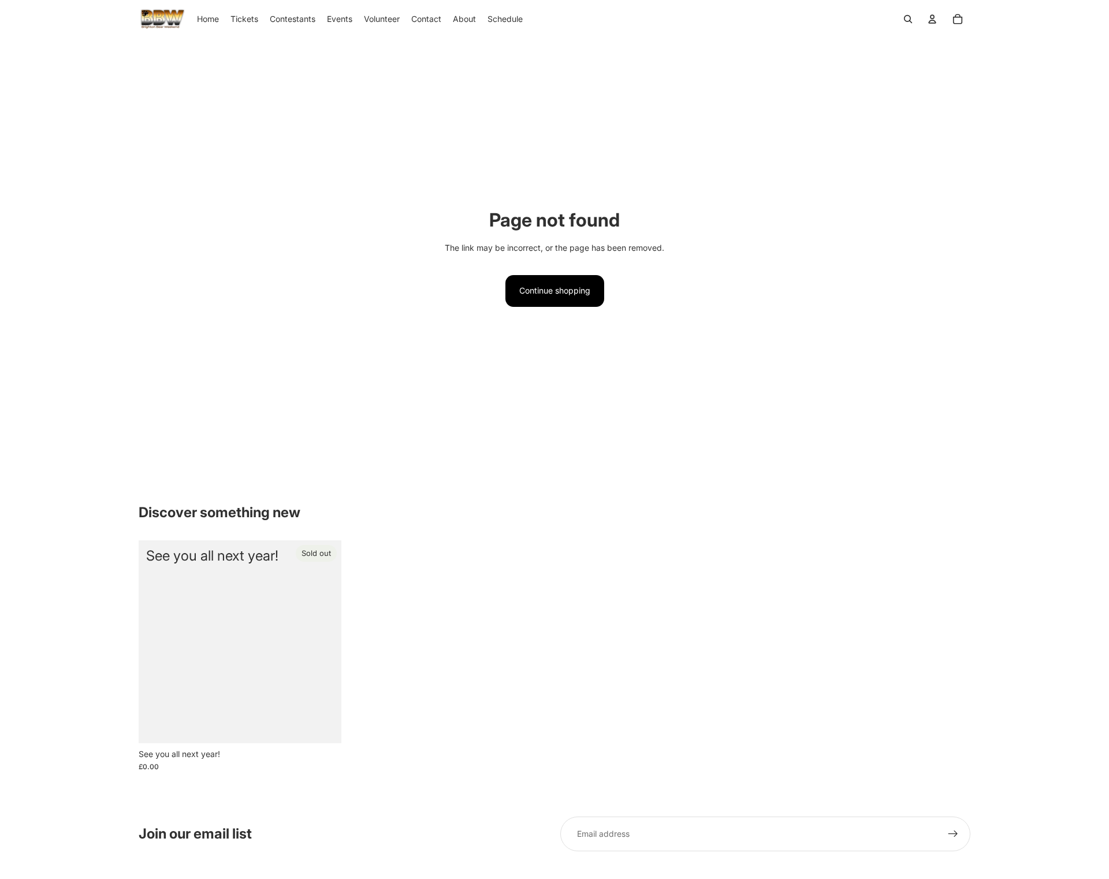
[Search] (908, 19)
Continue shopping (554, 290)
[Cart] (957, 19)
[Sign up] (953, 834)
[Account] (932, 19)
